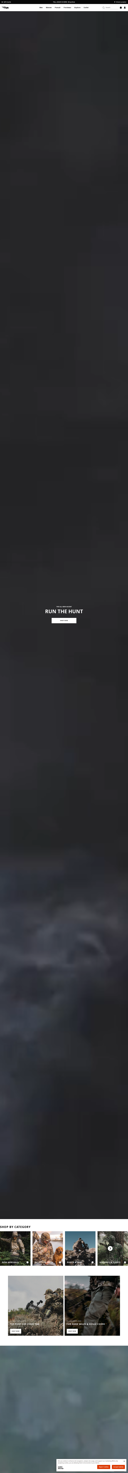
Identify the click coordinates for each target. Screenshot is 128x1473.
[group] (35, 1306)
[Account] (124, 7)
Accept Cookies (118, 1467)
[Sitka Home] (21, 7)
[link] (64, 620)
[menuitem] (41, 7)
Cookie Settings (60, 1467)
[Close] (124, 1461)
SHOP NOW (64, 620)
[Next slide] (110, 1248)
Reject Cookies (104, 1467)
